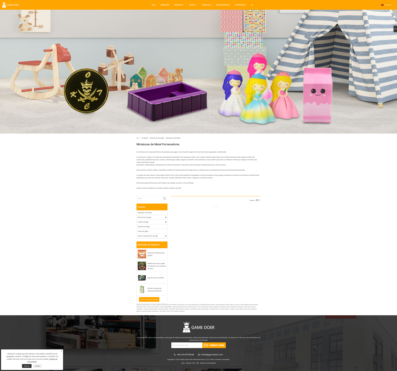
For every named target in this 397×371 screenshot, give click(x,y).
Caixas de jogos (143, 231)
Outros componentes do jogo (148, 236)
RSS (194, 363)
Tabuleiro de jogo (144, 227)
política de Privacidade (208, 363)
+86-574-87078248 (185, 354)
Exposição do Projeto (145, 213)
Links (183, 363)
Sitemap (188, 363)
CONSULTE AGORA (217, 345)
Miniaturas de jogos (157, 138)
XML (197, 363)
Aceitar (37, 366)
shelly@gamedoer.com (212, 354)
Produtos (145, 138)
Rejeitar (26, 366)
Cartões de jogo (143, 222)
